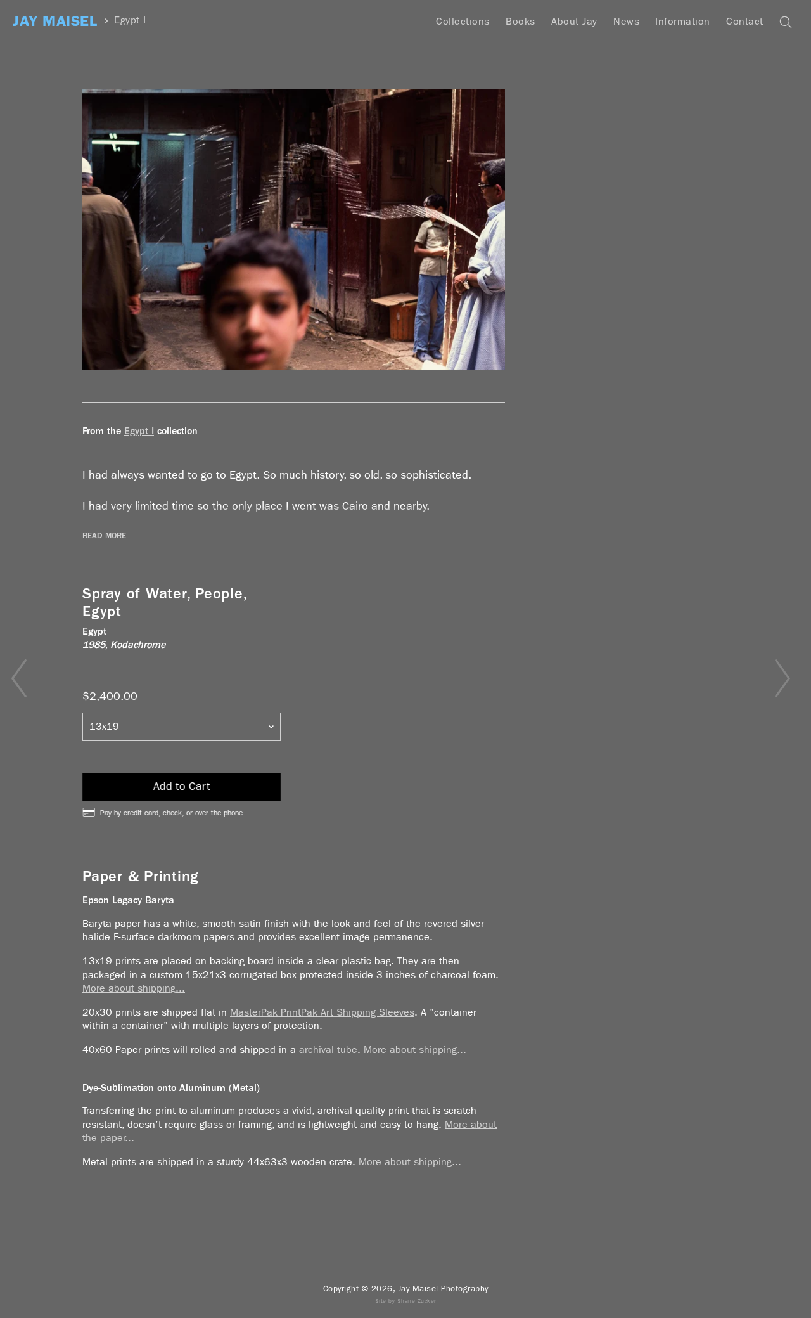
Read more (104, 536)
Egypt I (130, 21)
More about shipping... (133, 988)
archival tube (328, 1049)
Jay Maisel (55, 21)
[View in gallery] (293, 229)
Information (682, 21)
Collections (463, 21)
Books (520, 21)
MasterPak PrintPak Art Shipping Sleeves (322, 1012)
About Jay (574, 21)
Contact (744, 21)
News (626, 21)
